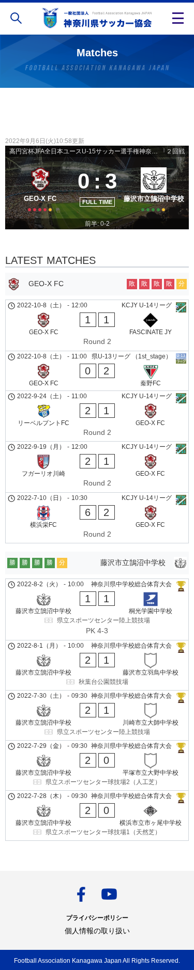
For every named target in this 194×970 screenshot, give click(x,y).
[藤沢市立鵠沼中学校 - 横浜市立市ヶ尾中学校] (97, 815)
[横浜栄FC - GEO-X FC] (97, 518)
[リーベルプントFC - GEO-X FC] (97, 416)
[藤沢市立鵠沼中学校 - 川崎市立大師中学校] (97, 715)
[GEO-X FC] (40, 187)
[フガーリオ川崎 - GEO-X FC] (97, 467)
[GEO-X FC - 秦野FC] (97, 370)
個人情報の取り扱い (97, 931)
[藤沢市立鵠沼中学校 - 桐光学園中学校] (97, 609)
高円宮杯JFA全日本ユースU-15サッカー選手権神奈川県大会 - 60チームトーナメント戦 (85, 151)
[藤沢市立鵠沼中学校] (154, 187)
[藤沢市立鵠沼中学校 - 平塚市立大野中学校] (97, 765)
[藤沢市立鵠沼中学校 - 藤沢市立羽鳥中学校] (97, 665)
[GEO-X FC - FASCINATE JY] (97, 325)
